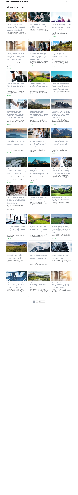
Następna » (41, 301)
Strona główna (69, 1)
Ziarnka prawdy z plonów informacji (17, 1)
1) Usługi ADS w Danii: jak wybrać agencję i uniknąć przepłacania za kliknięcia (60, 199)
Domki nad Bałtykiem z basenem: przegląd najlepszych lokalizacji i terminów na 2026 (38, 26)
